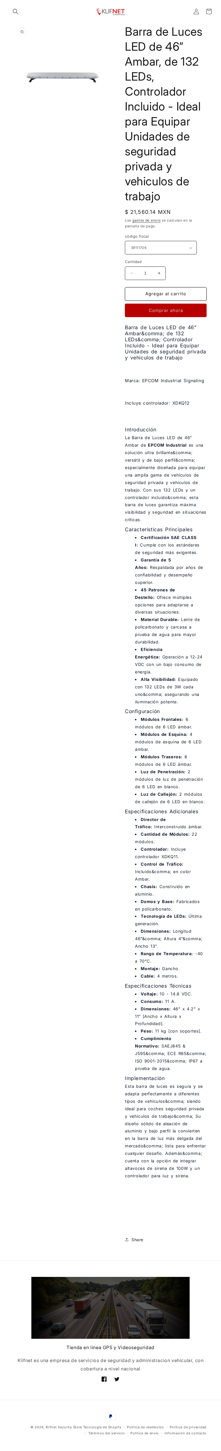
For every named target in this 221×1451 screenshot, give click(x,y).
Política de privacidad (188, 1427)
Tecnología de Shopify (102, 1427)
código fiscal (137, 236)
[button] (15, 11)
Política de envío (144, 1433)
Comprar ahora (166, 310)
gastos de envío (146, 220)
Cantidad (133, 261)
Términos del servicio (106, 1433)
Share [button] (137, 1239)
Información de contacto (186, 1433)
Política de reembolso (145, 1427)
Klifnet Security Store (64, 1427)
